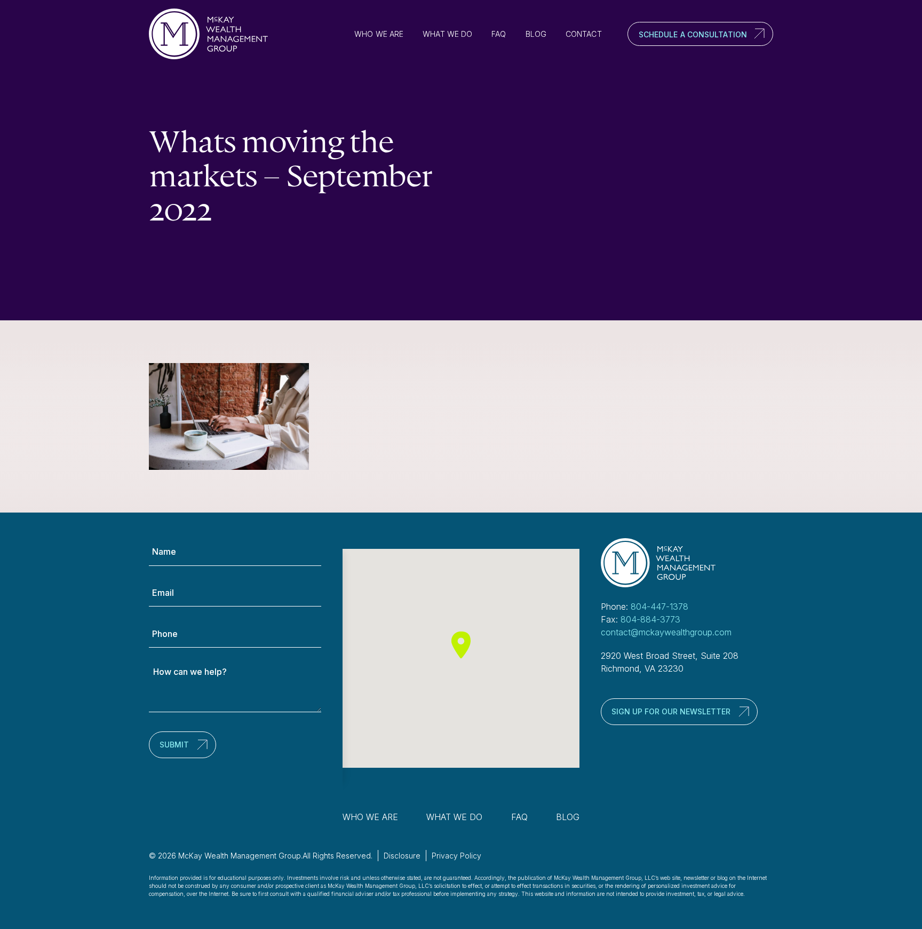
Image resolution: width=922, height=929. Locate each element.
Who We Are (378, 33)
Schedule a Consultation (693, 34)
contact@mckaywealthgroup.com (666, 632)
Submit (174, 744)
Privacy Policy (456, 855)
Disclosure (402, 855)
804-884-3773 (650, 619)
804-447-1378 (659, 606)
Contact (584, 33)
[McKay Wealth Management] (213, 34)
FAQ (498, 33)
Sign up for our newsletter (670, 711)
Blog (536, 33)
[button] (461, 644)
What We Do (447, 33)
